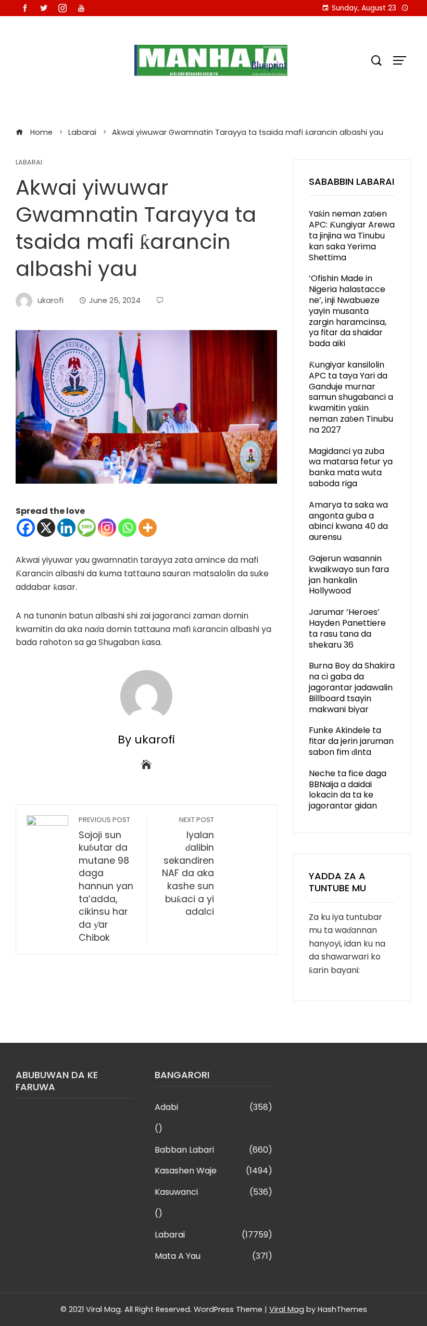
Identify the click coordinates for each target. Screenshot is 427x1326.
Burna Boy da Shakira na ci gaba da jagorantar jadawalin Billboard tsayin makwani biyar (352, 687)
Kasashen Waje (214, 1171)
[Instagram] (107, 528)
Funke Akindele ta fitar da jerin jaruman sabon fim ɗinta (351, 741)
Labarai (29, 162)
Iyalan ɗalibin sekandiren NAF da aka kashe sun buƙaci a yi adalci (188, 866)
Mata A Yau (214, 1256)
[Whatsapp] (127, 528)
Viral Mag (286, 1309)
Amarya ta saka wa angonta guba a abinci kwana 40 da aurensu (348, 521)
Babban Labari (214, 1150)
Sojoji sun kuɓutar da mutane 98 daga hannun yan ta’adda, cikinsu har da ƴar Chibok (106, 879)
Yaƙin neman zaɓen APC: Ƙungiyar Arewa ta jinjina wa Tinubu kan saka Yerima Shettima (352, 235)
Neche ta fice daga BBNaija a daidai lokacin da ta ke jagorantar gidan (347, 789)
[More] (148, 528)
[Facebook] (26, 528)
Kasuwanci (214, 1192)
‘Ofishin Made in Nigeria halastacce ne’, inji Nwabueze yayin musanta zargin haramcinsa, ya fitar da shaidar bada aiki (347, 310)
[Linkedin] (66, 528)
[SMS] (87, 528)
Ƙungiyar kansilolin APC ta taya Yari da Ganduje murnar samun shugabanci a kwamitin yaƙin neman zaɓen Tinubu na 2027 (351, 397)
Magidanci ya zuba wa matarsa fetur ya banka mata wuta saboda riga (351, 467)
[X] (46, 528)
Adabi (214, 1107)
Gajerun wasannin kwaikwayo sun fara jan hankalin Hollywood (349, 574)
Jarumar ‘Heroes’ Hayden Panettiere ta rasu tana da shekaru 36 (347, 628)
